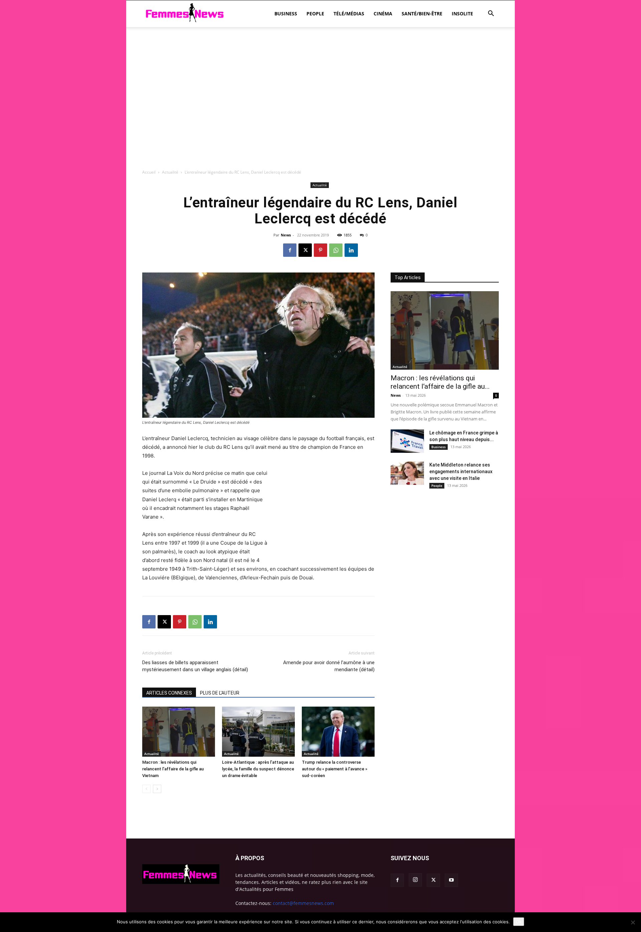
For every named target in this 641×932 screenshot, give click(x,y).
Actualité (170, 172)
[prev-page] (146, 789)
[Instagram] (415, 880)
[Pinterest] (320, 250)
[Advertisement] (320, 50)
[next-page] (157, 789)
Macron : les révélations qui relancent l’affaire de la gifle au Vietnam (173, 769)
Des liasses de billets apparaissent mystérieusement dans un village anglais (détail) (195, 666)
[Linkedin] (351, 250)
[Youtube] (451, 880)
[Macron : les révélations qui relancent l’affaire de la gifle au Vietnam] (178, 732)
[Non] (632, 922)
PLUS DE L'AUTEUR (219, 693)
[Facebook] (289, 250)
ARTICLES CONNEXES (169, 693)
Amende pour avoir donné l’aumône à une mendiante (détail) (329, 666)
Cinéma (383, 13)
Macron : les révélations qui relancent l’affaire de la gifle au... (440, 382)
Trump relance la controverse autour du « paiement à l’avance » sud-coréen (334, 769)
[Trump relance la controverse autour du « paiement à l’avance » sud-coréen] (338, 732)
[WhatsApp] (336, 250)
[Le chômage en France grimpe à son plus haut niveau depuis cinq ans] (407, 441)
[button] (491, 14)
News (286, 234)
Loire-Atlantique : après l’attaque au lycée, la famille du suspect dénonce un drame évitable (258, 769)
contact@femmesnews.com (303, 903)
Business (285, 13)
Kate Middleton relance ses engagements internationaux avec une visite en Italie (460, 471)
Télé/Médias (349, 13)
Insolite (462, 13)
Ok (518, 921)
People (315, 13)
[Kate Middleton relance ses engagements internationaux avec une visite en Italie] (407, 473)
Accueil (149, 172)
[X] (305, 250)
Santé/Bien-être (422, 13)
